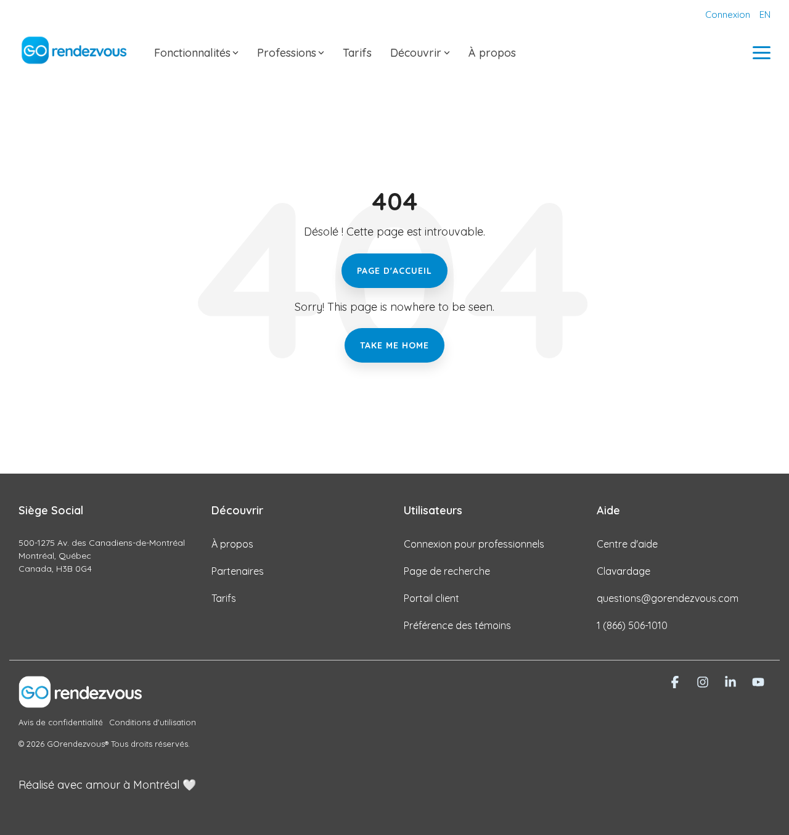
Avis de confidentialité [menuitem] (60, 722)
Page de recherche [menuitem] (447, 571)
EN (765, 14)
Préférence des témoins (457, 625)
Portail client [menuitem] (431, 598)
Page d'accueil (394, 270)
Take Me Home (394, 345)
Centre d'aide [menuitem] (627, 544)
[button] (762, 51)
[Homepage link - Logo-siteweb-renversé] (80, 701)
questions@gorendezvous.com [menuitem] (667, 598)
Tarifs (357, 53)
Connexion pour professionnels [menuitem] (474, 544)
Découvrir (415, 53)
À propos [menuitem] (232, 544)
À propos (492, 53)
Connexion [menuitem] (727, 14)
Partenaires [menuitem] (237, 571)
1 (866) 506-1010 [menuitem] (632, 625)
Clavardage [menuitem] (623, 571)
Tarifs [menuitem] (223, 598)
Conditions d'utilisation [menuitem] (152, 722)
